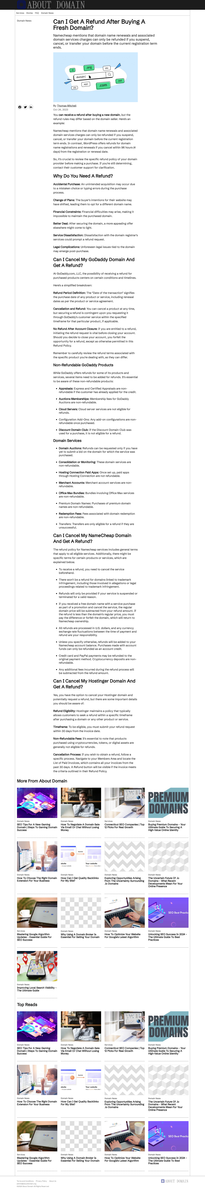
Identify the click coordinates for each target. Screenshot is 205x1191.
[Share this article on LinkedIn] (31, 107)
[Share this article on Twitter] (25, 107)
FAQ (37, 13)
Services (20, 13)
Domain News (47, 13)
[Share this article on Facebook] (19, 107)
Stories (29, 13)
